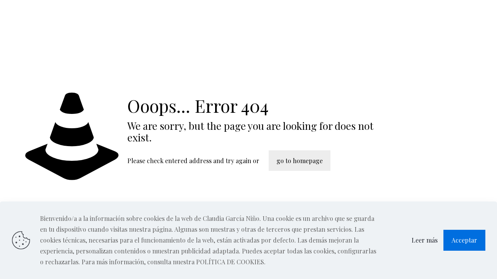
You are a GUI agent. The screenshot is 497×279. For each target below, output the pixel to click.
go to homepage (299, 161)
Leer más (425, 240)
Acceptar (464, 240)
